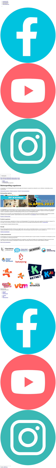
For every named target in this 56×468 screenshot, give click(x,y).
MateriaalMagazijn (6, 4)
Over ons (4, 291)
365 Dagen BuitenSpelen (7, 178)
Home (1, 178)
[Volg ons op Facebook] (28, 62)
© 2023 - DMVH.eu (4, 467)
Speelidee (4, 295)
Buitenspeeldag (14, 178)
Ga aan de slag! (45, 222)
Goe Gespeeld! (5, 293)
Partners (4, 292)
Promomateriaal (5, 297)
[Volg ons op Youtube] (28, 118)
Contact (18, 178)
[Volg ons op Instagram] (28, 173)
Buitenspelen (4, 175)
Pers (3, 296)
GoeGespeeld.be (5, 2)
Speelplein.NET (5, 1)
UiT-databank (33, 214)
